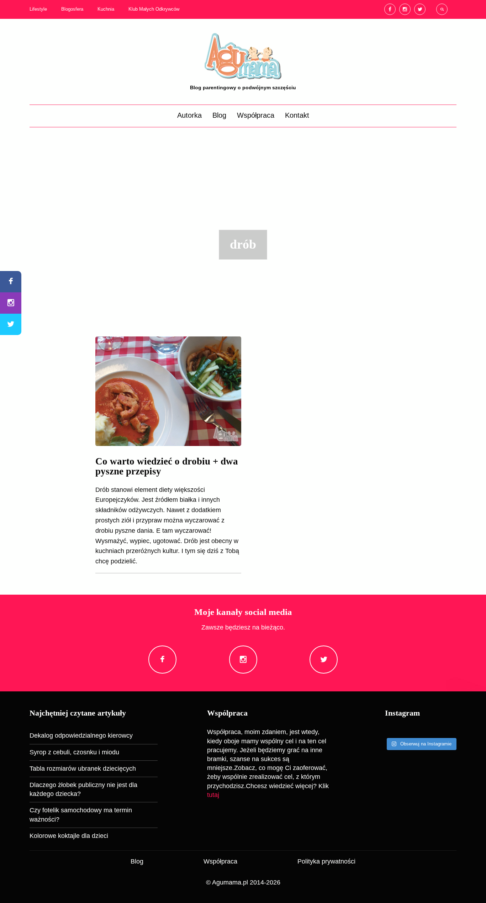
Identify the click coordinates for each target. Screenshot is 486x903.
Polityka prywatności (326, 861)
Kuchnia (105, 9)
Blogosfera (72, 9)
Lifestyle (38, 9)
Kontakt (297, 115)
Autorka (189, 115)
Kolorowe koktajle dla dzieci (69, 835)
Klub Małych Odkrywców (153, 9)
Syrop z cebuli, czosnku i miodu (74, 752)
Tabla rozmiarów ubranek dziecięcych (83, 768)
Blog (219, 115)
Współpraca (255, 115)
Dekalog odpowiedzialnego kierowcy (81, 735)
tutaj (213, 794)
